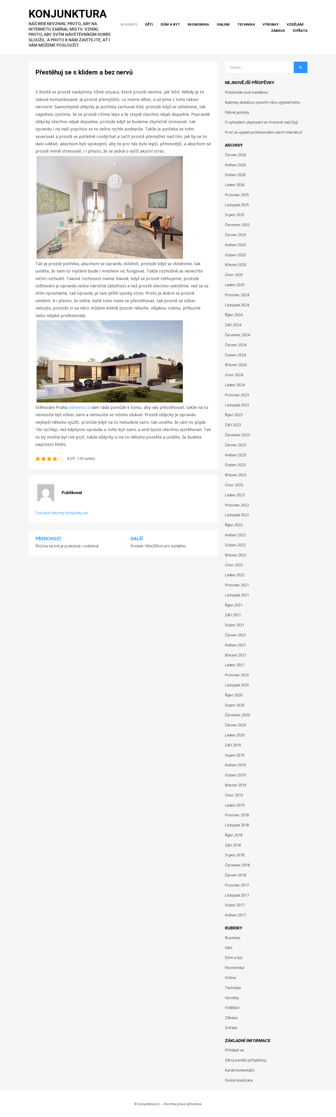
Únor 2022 (234, 564)
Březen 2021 (235, 655)
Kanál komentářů (240, 1070)
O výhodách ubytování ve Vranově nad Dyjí (261, 122)
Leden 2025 (235, 284)
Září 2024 (233, 324)
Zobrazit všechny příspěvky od (61, 512)
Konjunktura (68, 13)
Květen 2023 (235, 455)
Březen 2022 (235, 555)
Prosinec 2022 (237, 505)
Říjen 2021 (234, 605)
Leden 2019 (235, 805)
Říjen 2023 (234, 414)
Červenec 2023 (237, 434)
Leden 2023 (235, 495)
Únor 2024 (234, 374)
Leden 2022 (235, 574)
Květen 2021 (235, 645)
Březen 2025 (235, 264)
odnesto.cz (79, 407)
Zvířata (300, 30)
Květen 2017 (235, 915)
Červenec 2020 (237, 714)
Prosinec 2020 (237, 675)
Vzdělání (295, 24)
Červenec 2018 (237, 865)
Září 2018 (233, 845)
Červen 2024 (235, 344)
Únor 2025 (234, 274)
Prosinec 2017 (237, 885)
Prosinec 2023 (237, 394)
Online (223, 24)
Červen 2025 (235, 234)
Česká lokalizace (239, 1080)
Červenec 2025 (237, 224)
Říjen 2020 (234, 695)
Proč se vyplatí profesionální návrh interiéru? (263, 132)
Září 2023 (233, 424)
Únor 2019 (234, 795)
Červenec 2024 (237, 334)
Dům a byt (170, 24)
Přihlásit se (234, 1050)
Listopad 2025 (237, 204)
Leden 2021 (235, 664)
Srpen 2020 (234, 705)
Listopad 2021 (237, 595)
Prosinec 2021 (237, 585)
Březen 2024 (235, 364)
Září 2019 (233, 745)
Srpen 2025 (234, 214)
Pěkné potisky (237, 112)
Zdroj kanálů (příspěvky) (246, 1060)
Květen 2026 (235, 164)
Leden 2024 (235, 384)
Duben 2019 (235, 775)
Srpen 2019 (234, 755)
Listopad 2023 (237, 405)
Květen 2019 (235, 765)
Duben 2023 (235, 464)
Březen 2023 (235, 474)
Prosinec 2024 (237, 294)
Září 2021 (233, 614)
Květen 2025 (235, 244)
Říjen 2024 (234, 314)
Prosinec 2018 (237, 815)
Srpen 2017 (234, 905)
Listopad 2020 (237, 685)
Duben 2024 (235, 354)
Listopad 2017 (237, 895)
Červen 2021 (235, 635)
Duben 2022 (235, 545)
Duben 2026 (235, 174)
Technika (246, 24)
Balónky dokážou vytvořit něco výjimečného (262, 102)
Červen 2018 (235, 875)
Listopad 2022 (237, 514)
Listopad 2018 (237, 825)
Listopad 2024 (237, 304)
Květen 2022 (235, 534)
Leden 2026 (235, 184)
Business (129, 24)
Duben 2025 (235, 254)
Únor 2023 (234, 484)
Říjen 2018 (234, 835)
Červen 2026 (235, 154)
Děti (149, 24)
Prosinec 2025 (237, 194)
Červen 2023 (235, 444)
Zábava (278, 30)
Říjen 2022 (234, 524)
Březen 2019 (235, 785)
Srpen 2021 (234, 624)
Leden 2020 (235, 735)
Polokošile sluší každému (246, 92)
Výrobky (271, 24)
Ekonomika (198, 24)
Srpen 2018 (234, 855)
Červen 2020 (235, 725)
